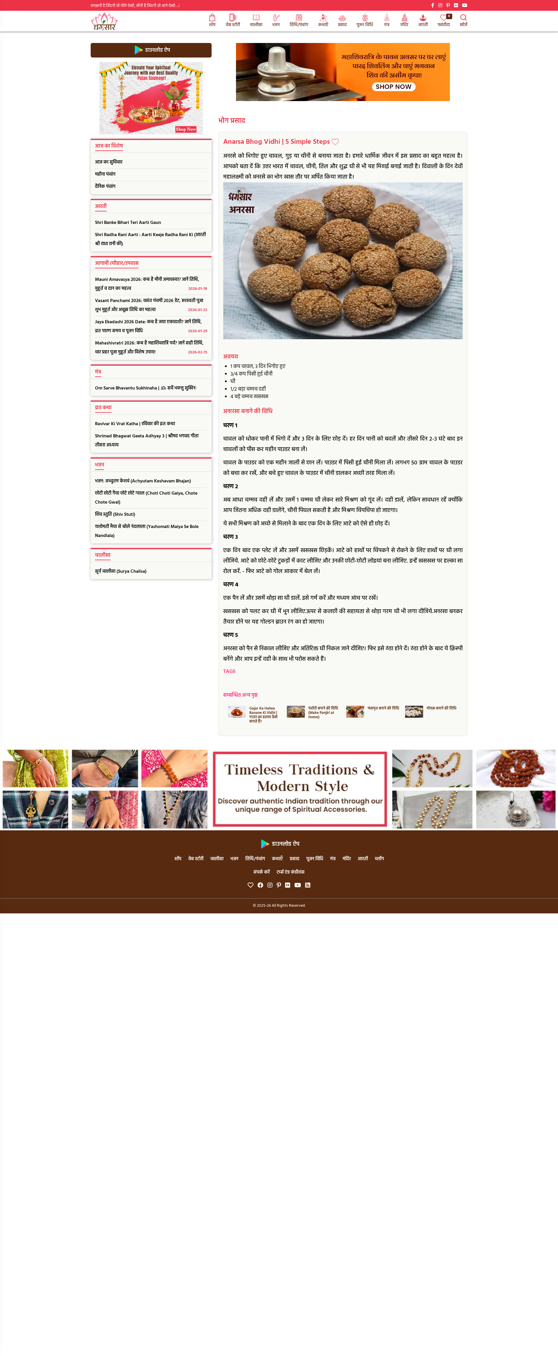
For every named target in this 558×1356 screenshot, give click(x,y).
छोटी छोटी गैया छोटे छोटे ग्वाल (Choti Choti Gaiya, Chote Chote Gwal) (146, 498)
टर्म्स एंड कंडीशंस (291, 872)
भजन (276, 24)
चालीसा (256, 24)
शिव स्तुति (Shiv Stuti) (115, 514)
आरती (423, 24)
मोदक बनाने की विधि (382, 708)
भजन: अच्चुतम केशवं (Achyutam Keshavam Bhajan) (143, 481)
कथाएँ (323, 24)
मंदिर (404, 24)
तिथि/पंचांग (299, 24)
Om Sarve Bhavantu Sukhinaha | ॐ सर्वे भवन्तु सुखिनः (146, 388)
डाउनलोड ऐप (157, 50)
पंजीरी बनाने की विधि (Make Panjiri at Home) (264, 712)
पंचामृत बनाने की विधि (324, 708)
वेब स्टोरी (233, 24)
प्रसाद (342, 24)
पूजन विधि (365, 24)
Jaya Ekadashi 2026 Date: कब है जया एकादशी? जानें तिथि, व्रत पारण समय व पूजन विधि (151, 326)
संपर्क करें (261, 872)
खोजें (463, 24)
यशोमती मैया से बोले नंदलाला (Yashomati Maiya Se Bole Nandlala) (146, 531)
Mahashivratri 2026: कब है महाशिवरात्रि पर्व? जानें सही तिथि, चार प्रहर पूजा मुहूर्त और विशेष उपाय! (151, 348)
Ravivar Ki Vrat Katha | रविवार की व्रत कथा (135, 424)
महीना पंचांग (105, 174)
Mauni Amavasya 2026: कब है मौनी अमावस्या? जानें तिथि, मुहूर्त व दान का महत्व (151, 284)
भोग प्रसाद (232, 121)
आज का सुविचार (108, 162)
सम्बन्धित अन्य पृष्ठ (240, 695)
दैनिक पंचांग (105, 187)
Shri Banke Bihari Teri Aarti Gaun (128, 223)
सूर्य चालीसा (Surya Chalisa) (120, 571)
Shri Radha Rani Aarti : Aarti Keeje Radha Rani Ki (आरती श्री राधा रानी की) (150, 239)
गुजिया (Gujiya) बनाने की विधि (442, 710)
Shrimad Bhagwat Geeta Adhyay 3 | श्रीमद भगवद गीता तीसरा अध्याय (146, 440)
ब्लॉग (379, 859)
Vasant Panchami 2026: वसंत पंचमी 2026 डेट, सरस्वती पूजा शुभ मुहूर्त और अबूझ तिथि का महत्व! (151, 305)
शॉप (212, 24)
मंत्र (386, 24)
